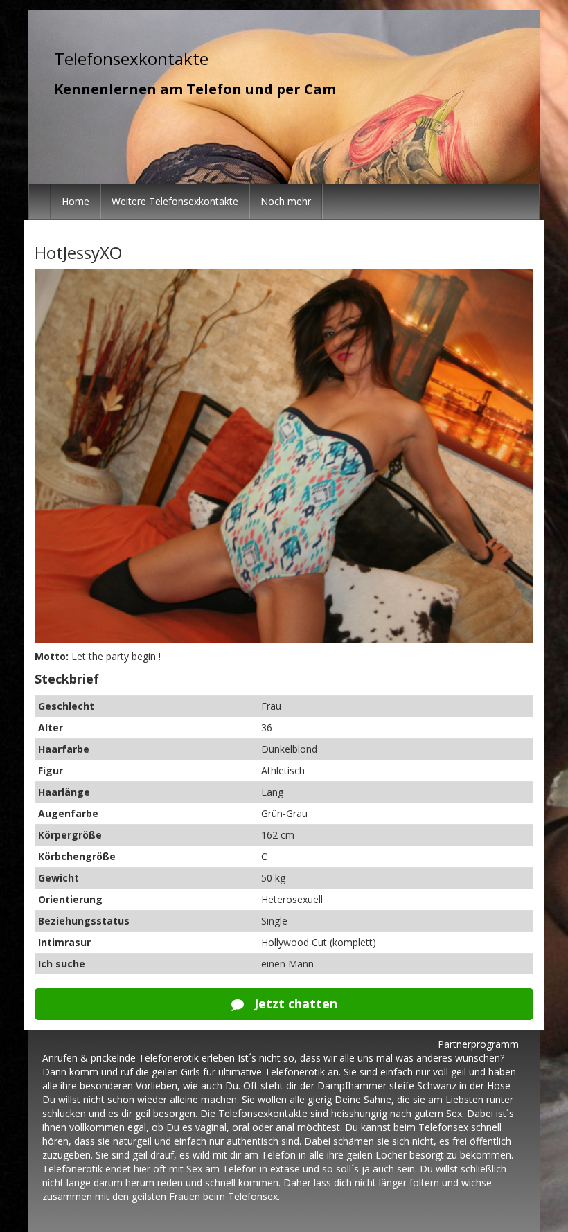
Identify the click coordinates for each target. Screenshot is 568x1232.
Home (75, 201)
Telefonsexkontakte (131, 58)
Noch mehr (285, 201)
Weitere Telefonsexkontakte (175, 201)
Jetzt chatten (294, 1003)
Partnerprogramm (478, 1044)
